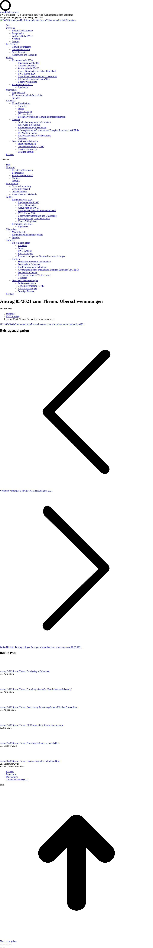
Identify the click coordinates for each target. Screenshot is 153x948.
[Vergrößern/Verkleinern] (10, 944)
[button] (76, 159)
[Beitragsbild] (8, 668)
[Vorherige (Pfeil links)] (1, 947)
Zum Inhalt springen (9, 12)
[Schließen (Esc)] (1, 944)
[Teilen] (4, 944)
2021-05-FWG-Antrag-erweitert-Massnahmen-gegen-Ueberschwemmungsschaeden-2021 (42, 324)
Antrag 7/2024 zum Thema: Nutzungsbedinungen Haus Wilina (29, 743)
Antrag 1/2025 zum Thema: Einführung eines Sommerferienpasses (31, 725)
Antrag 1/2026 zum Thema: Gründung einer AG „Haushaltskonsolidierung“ (36, 689)
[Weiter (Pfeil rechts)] (4, 947)
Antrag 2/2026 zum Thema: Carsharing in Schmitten (24, 671)
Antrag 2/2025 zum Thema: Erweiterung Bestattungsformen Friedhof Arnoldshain (38, 707)
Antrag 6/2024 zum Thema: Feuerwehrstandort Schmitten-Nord (30, 761)
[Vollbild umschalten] (7, 944)
